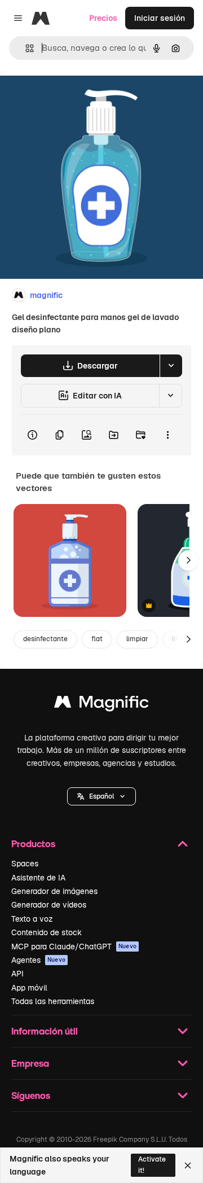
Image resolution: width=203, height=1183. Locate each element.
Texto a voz (32, 919)
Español (101, 796)
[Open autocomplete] (25, 48)
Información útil (44, 1031)
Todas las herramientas (52, 1001)
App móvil (29, 988)
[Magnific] (101, 704)
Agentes (38, 960)
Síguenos (30, 1095)
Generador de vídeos (48, 905)
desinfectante (45, 638)
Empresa (30, 1063)
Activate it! (152, 1165)
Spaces (24, 863)
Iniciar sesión (159, 18)
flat (97, 638)
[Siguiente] (188, 560)
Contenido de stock (46, 932)
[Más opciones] (167, 435)
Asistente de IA (38, 878)
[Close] (187, 1165)
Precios (103, 18)
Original (72, 96)
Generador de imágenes (54, 891)
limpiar (137, 638)
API (17, 974)
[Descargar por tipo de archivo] (171, 365)
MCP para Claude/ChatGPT (73, 946)
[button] (101, 796)
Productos (33, 843)
